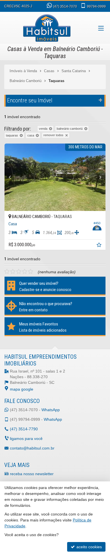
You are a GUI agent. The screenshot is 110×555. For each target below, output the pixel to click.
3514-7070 (65, 6)
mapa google (21, 389)
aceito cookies (88, 547)
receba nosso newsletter (32, 474)
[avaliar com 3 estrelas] (18, 271)
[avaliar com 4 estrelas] (24, 271)
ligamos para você (26, 438)
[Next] (97, 177)
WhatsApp (50, 410)
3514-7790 (24, 429)
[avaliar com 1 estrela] (7, 271)
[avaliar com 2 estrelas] (13, 271)
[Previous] (12, 177)
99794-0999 (96, 6)
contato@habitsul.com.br (32, 448)
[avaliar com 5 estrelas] (30, 271)
